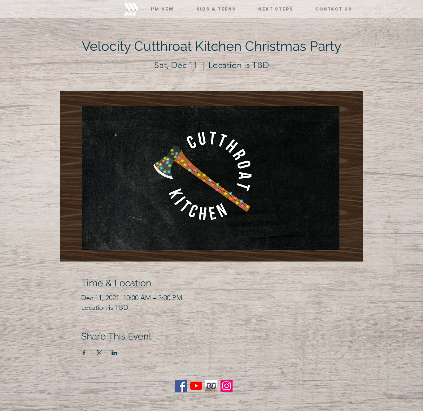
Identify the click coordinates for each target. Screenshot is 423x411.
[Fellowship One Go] (211, 386)
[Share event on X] (99, 352)
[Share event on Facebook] (84, 352)
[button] (162, 6)
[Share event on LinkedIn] (114, 352)
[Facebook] (181, 386)
